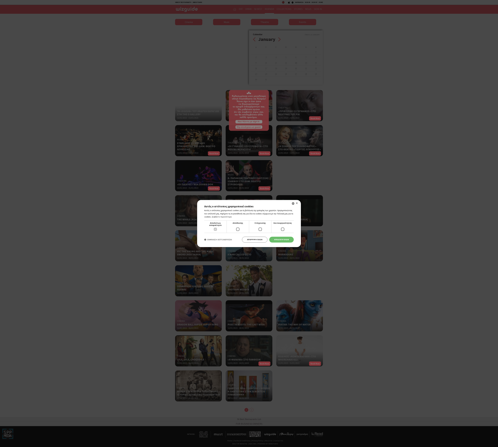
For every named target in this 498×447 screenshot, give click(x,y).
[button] (218, 239)
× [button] (297, 203)
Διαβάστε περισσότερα (222, 217)
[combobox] (293, 203)
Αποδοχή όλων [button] (281, 239)
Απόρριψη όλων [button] (254, 239)
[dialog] (249, 223)
